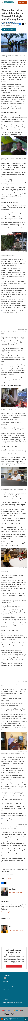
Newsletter (5, 999)
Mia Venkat (16, 23)
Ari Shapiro (8, 22)
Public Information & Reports (9, 986)
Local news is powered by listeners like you (14, 951)
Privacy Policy (6, 993)
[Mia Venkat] (4, 929)
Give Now (22, 2)
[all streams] (26, 1019)
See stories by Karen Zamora (9, 912)
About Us (5, 996)
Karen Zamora (5, 901)
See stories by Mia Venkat (16, 930)
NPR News (8, 878)
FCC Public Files (6, 990)
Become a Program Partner (14, 966)
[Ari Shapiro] (4, 891)
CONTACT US (5, 981)
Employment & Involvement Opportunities (12, 1002)
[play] (2, 1019)
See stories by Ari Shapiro (16, 892)
